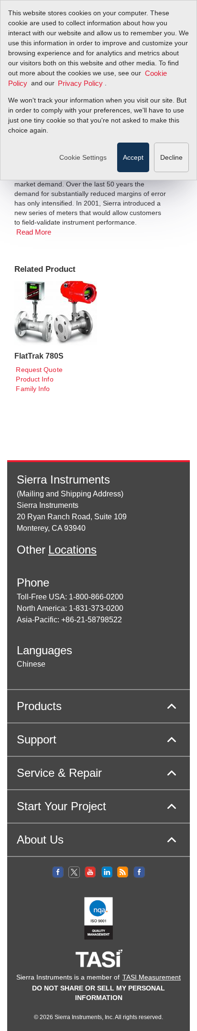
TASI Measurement (151, 977)
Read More (34, 233)
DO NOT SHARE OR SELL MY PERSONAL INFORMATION (98, 992)
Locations (72, 549)
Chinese (31, 664)
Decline (171, 157)
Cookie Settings (83, 157)
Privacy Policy (80, 83)
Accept (133, 157)
